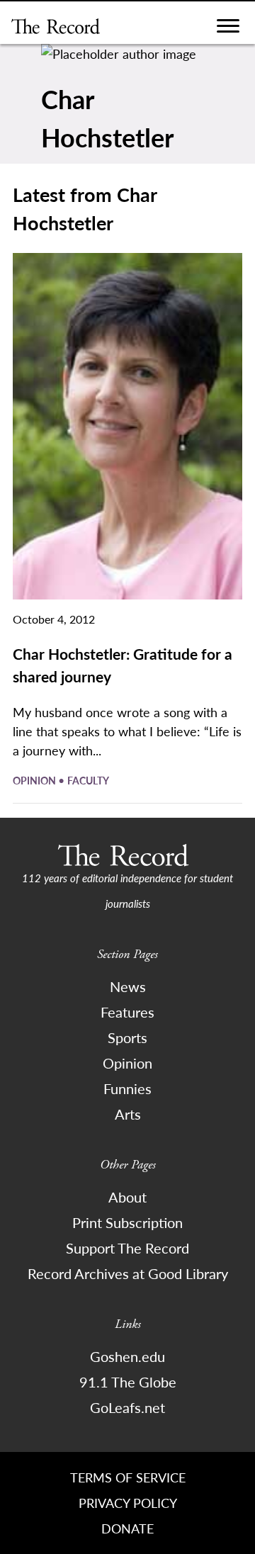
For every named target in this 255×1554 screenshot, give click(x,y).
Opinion (35, 780)
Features (127, 1012)
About (127, 1197)
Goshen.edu (127, 1356)
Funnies (127, 1088)
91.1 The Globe (127, 1382)
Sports (127, 1037)
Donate (127, 1528)
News (128, 986)
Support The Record (127, 1248)
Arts (128, 1114)
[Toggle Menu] (228, 29)
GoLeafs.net (127, 1407)
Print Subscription (127, 1222)
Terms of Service (128, 1477)
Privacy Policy (128, 1502)
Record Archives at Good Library (128, 1273)
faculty (88, 780)
